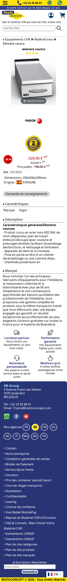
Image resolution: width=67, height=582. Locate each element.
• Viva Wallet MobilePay (20, 512)
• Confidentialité (15, 496)
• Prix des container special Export (28, 480)
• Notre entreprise (16, 454)
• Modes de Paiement (19, 464)
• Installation (12, 491)
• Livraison (11, 475)
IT (16, 436)
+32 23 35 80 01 (32, 3)
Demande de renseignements (26, 194)
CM (44, 427)
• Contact (10, 448)
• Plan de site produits (19, 550)
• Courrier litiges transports (23, 486)
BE (35, 427)
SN (35, 436)
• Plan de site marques (19, 555)
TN (44, 436)
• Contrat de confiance (19, 507)
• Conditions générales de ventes (27, 459)
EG (53, 427)
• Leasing (10, 502)
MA (25, 436)
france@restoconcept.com (32, 408)
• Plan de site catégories (20, 544)
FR (26, 427)
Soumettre (30, 571)
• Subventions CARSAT (19, 534)
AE (7, 436)
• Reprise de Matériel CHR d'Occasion (30, 518)
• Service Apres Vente (19, 470)
